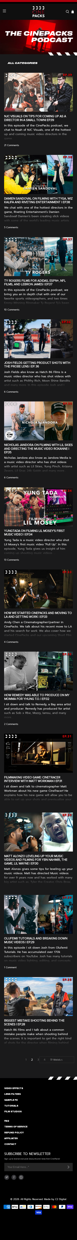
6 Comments (11, 392)
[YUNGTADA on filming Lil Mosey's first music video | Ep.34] (38, 506)
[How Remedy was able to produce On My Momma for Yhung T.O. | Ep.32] (38, 671)
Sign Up (68, 1167)
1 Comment (10, 967)
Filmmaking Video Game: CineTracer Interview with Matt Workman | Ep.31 (33, 779)
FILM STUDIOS (13, 1111)
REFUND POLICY (14, 1132)
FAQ (6, 1121)
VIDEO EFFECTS (13, 1088)
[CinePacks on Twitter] (6, 1179)
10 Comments (11, 309)
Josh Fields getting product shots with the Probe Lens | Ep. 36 (37, 364)
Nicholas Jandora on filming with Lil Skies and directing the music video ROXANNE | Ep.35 (38, 448)
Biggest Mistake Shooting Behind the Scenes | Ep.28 (34, 1022)
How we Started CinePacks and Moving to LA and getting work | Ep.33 (38, 614)
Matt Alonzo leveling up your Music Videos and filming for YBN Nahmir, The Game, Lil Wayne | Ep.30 (35, 859)
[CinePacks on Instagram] (21, 1179)
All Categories (22, 63)
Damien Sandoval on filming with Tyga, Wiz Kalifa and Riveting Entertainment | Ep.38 (38, 200)
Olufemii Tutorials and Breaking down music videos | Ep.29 (35, 940)
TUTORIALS (11, 1105)
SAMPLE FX (11, 1100)
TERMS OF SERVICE (15, 1126)
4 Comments (11, 642)
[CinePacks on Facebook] (13, 1179)
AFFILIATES (11, 1138)
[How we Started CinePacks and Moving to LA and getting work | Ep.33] (38, 588)
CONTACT (10, 1144)
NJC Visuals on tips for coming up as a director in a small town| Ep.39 (35, 118)
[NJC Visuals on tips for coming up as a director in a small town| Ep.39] (38, 92)
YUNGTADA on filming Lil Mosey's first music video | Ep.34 (34, 532)
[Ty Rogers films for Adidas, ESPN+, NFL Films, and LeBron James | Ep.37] (38, 256)
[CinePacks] (38, 12)
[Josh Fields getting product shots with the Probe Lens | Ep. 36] (38, 338)
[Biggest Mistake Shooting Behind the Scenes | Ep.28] (38, 996)
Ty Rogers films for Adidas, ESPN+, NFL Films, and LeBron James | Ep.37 (35, 282)
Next (57, 1060)
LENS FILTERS (12, 1094)
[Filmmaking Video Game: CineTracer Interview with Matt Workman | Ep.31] (38, 753)
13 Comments (11, 560)
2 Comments (11, 724)
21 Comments (11, 145)
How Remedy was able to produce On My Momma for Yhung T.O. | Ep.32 (36, 697)
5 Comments (11, 227)
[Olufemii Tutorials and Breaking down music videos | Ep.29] (38, 914)
